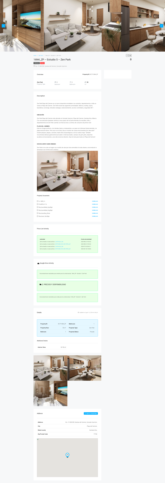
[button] (67, 455)
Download (95, 201)
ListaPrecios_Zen (59, 241)
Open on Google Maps (91, 413)
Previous (3, 26)
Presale (36, 63)
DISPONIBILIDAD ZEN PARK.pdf (62, 244)
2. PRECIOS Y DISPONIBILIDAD (54, 284)
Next (161, 26)
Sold (42, 63)
